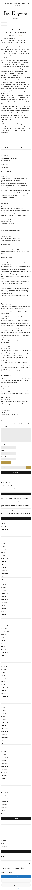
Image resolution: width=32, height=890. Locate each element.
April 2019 (3, 681)
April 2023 (3, 552)
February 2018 (4, 722)
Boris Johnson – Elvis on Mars (9, 158)
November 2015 (4, 801)
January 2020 (4, 655)
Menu (4, 24)
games (2, 831)
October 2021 (4, 602)
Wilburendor (4, 244)
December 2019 (4, 658)
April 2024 (3, 523)
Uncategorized (16, 29)
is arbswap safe (4, 501)
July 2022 (3, 579)
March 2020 (3, 649)
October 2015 (4, 804)
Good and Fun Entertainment (9, 163)
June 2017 (3, 746)
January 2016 (4, 795)
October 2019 (4, 664)
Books (15, 1)
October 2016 (4, 769)
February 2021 (4, 620)
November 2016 (4, 766)
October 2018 (4, 699)
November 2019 (4, 661)
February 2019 (4, 687)
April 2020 (3, 646)
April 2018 (3, 716)
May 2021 (3, 611)
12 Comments (19, 35)
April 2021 (3, 614)
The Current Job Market (6, 485)
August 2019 (4, 669)
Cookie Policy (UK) (7, 3)
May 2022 (3, 584)
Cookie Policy (16, 888)
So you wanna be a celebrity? (7, 477)
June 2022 (3, 582)
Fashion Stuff (17, 3)
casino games (4, 346)
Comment (4, 426)
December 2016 (4, 763)
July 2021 (3, 605)
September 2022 (5, 573)
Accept (16, 876)
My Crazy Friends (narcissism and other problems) (18, 498)
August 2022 (4, 576)
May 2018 (3, 713)
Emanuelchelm (4, 375)
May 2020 (3, 643)
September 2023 (5, 538)
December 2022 (4, 564)
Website (3, 456)
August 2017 (4, 740)
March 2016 (3, 789)
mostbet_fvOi (4, 510)
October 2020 (4, 628)
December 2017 (4, 728)
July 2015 (3, 810)
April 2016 (3, 787)
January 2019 (4, 690)
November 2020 (4, 625)
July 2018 (3, 707)
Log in (2, 856)
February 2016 (4, 792)
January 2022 (4, 596)
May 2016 (3, 784)
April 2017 (3, 751)
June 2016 (3, 781)
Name (3, 444)
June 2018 (3, 710)
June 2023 (3, 546)
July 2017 (3, 743)
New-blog (9, 1)
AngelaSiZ (3, 498)
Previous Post (8, 147)
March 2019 (3, 684)
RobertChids (4, 397)
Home (3, 1)
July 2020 (3, 637)
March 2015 (3, 813)
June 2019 (3, 675)
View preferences (16, 885)
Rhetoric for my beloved (8, 38)
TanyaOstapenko (5, 409)
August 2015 (4, 807)
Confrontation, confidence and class (17, 501)
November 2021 (4, 599)
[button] (30, 864)
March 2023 (3, 555)
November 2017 (4, 731)
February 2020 (4, 652)
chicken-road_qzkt (5, 505)
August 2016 (4, 775)
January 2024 (4, 532)
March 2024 (3, 526)
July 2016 (3, 778)
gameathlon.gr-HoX (5, 303)
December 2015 (4, 798)
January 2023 (4, 561)
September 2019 (5, 666)
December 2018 (4, 693)
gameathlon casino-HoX (6, 257)
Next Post (23, 147)
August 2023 (4, 541)
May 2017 (3, 748)
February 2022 (4, 593)
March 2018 (3, 719)
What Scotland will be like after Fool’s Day (10, 480)
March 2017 (3, 754)
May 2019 (3, 678)
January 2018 (4, 725)
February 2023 (4, 558)
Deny (16, 881)
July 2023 (3, 543)
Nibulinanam (4, 235)
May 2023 (3, 549)
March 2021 (3, 617)
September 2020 (5, 631)
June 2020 (3, 640)
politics (2, 843)
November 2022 (4, 567)
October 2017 (4, 734)
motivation (3, 840)
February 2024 (4, 529)
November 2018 (4, 696)
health (2, 837)
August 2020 (4, 634)
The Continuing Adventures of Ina (8, 488)
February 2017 (4, 757)
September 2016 (5, 772)
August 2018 (4, 705)
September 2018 (5, 702)
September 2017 (5, 737)
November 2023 (4, 535)
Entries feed (3, 859)
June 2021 (3, 608)
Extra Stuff (21, 1)
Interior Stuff (25, 3)
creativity (3, 826)
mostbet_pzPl (4, 513)
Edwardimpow (4, 219)
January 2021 (4, 623)
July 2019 (3, 672)
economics (3, 828)
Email (2, 450)
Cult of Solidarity (5, 167)
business (3, 823)
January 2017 (4, 760)
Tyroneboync (4, 386)
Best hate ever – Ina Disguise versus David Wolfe (19, 513)
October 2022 (4, 570)
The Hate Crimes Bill (5, 482)
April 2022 (3, 587)
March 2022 (3, 590)
